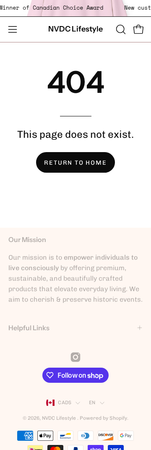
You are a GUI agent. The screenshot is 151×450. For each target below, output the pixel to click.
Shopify (118, 418)
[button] (120, 29)
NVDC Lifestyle (75, 29)
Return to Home (75, 162)
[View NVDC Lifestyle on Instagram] (75, 357)
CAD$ (64, 402)
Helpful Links (28, 328)
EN (92, 402)
